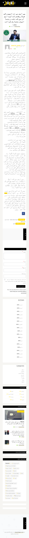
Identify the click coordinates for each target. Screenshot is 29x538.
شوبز (23, 378)
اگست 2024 (20, 331)
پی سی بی (8, 498)
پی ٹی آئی (15, 498)
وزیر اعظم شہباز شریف (11, 483)
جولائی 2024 (20, 334)
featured (8, 463)
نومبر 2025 (20, 304)
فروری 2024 (20, 350)
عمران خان (8, 478)
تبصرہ (24, 251)
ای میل (24, 267)
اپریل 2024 (20, 344)
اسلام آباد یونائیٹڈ (10, 465)
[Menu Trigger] (25, 3)
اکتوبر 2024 (19, 324)
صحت (23, 380)
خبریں (22, 375)
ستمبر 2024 (20, 327)
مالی (6, 193)
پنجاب (18, 493)
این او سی (7, 219)
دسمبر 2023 (20, 357)
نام (25, 261)
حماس (14, 470)
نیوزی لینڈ (9, 480)
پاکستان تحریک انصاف (11, 488)
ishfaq (22, 436)
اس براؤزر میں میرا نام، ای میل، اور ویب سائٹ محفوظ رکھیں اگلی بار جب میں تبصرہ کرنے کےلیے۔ (15, 281)
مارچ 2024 (20, 347)
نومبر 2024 (20, 321)
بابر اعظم (16, 468)
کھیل (14, 223)
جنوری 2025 (20, 314)
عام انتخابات (14, 475)
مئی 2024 (20, 340)
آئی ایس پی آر (15, 463)
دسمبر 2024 (20, 318)
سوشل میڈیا (16, 473)
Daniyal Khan (17, 26)
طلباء (7, 475)
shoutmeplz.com (19, 532)
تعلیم (22, 371)
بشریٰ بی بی (8, 470)
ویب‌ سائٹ (24, 273)
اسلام (23, 369)
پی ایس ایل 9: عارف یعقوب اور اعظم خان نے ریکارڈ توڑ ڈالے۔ (18, 442)
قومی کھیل (23, 221)
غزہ (14, 478)
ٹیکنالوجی (21, 373)
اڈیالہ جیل (9, 468)
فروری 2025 (20, 311)
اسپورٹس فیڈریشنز (14, 219)
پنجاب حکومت (9, 495)
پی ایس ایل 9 (17, 495)
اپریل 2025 (20, 308)
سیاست (22, 376)
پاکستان (8, 485)
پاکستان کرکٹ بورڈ (10, 493)
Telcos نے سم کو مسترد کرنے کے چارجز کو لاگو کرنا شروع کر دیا (14, 423)
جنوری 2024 (20, 353)
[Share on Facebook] (23, 214)
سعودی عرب (8, 473)
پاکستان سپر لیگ (10, 490)
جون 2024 (20, 337)
